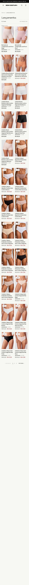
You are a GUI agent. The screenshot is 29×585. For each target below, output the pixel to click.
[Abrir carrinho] (25, 5)
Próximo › (21, 363)
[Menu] (3, 5)
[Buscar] (21, 5)
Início (3, 12)
